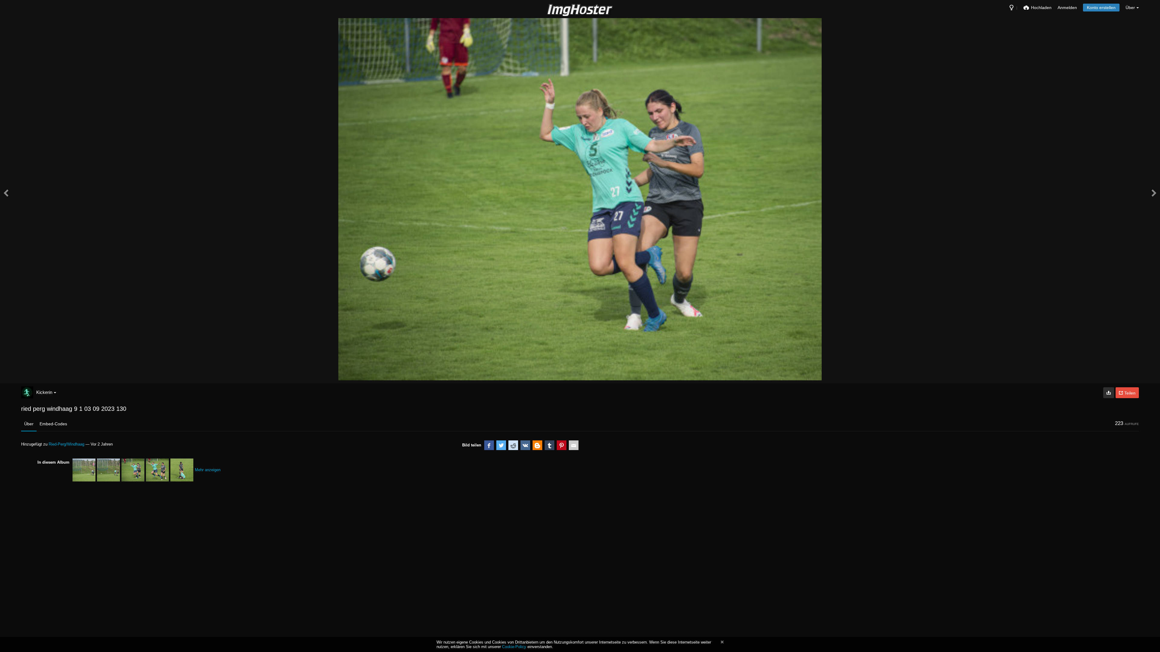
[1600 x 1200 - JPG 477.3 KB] (1108, 392)
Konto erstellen (1101, 7)
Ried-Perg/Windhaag (66, 444)
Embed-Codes (53, 423)
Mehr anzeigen (208, 470)
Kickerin (44, 392)
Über (29, 423)
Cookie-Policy (514, 646)
